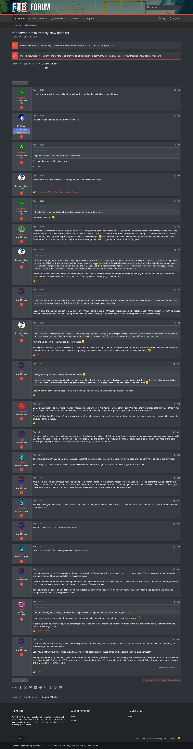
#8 (179, 290)
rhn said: (39, 206)
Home (72, 716)
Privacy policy (156, 738)
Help (166, 738)
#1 (179, 90)
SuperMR (18, 37)
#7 (179, 250)
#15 (178, 501)
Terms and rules (142, 738)
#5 (179, 201)
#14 (178, 478)
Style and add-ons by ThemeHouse (82, 745)
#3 (179, 145)
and (43, 630)
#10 (178, 364)
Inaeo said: (40, 328)
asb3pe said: (40, 255)
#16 (178, 524)
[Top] (176, 738)
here (86, 45)
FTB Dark (22, 738)
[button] (46, 18)
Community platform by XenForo (38, 745)
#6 (179, 227)
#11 (178, 404)
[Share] (175, 90)
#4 (179, 176)
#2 (179, 116)
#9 (179, 323)
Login (130, 716)
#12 (178, 432)
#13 (178, 455)
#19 (178, 602)
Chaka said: (40, 150)
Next (23, 83)
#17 (178, 546)
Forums (73, 721)
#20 (178, 640)
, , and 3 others (58, 192)
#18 (178, 569)
